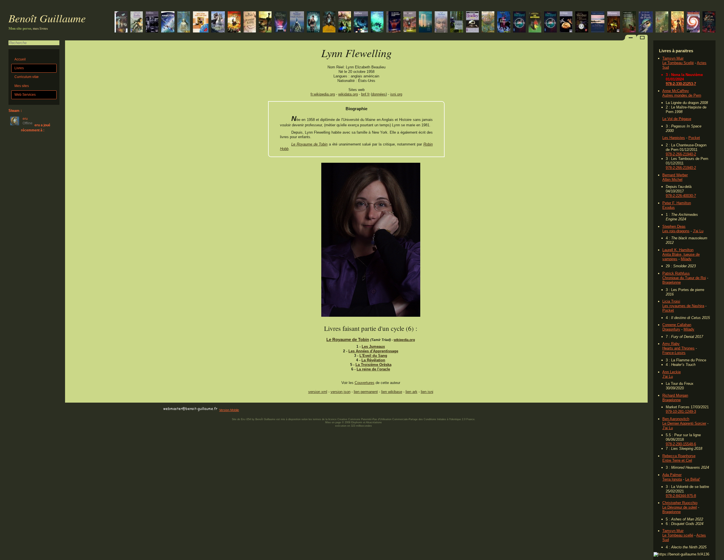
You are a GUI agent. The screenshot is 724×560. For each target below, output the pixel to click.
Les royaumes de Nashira (683, 306)
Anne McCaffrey (675, 91)
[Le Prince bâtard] (629, 22)
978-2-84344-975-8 (681, 496)
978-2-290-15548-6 (681, 444)
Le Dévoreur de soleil (679, 507)
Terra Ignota (672, 479)
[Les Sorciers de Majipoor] (456, 22)
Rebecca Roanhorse (678, 456)
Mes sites (21, 86)
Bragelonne (671, 282)
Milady (686, 259)
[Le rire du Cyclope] (280, 22)
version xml (317, 392)
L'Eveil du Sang (373, 355)
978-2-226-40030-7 (681, 196)
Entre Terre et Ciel (677, 460)
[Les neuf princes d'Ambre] (152, 22)
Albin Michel (672, 179)
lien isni (427, 392)
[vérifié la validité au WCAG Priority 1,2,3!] (125, 409)
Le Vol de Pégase (676, 119)
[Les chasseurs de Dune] (677, 22)
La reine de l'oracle (373, 369)
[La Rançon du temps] (234, 22)
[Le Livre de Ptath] (646, 22)
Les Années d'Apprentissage (373, 351)
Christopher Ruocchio (679, 503)
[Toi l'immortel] (566, 22)
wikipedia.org (404, 340)
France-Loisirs (674, 353)
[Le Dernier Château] (344, 22)
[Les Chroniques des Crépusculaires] (329, 22)
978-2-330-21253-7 (681, 84)
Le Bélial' (692, 479)
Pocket (694, 138)
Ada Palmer (672, 475)
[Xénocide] (121, 22)
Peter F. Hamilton (676, 203)
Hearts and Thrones (678, 348)
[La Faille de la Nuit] (313, 22)
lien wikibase (391, 392)
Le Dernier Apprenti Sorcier (684, 423)
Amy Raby (671, 344)
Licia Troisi (671, 301)
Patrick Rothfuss (676, 273)
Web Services (25, 94)
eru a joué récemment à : (35, 127)
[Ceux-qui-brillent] (183, 22)
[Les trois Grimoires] (662, 22)
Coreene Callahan (676, 325)
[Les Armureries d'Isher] (393, 22)
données (379, 94)
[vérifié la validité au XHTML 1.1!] (76, 409)
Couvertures (364, 383)
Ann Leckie (671, 372)
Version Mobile (229, 410)
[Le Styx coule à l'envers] (613, 22)
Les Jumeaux (373, 346)
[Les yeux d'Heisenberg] (441, 22)
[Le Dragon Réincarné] (488, 22)
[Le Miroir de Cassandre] (581, 22)
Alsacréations (374, 422)
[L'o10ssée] (409, 22)
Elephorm (356, 422)
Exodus (668, 207)
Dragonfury (671, 329)
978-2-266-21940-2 (681, 154)
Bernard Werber (675, 175)
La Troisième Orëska (373, 365)
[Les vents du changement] (361, 22)
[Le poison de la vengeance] (503, 22)
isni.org (396, 94)
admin (718, 556)
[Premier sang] (250, 22)
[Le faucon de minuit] (265, 22)
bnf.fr (365, 94)
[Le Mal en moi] (709, 22)
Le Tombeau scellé (677, 535)
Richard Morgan (675, 395)
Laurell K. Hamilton (677, 250)
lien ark (411, 392)
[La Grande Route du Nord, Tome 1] (167, 22)
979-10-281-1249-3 (681, 411)
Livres (19, 68)
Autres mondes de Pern (681, 95)
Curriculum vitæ (26, 77)
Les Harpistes (673, 138)
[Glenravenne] (136, 22)
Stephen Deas (674, 226)
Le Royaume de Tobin (309, 144)
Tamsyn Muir (673, 58)
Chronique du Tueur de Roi (684, 278)
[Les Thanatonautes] (693, 22)
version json (340, 392)
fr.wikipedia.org (323, 94)
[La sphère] (550, 22)
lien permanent (366, 392)
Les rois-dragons (675, 231)
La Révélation (373, 360)
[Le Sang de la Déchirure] (597, 22)
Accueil (20, 59)
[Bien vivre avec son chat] (200, 22)
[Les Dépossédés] (535, 22)
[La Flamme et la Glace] (218, 22)
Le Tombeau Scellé (678, 63)
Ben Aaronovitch (675, 419)
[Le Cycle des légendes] (472, 22)
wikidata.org (348, 94)
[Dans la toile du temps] (377, 22)
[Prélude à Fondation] (297, 22)
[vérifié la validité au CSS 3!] (101, 409)
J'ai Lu (698, 231)
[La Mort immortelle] (425, 22)
